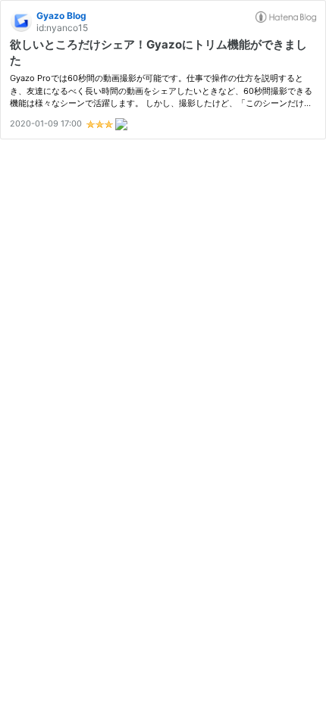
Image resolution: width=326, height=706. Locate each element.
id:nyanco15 (62, 27)
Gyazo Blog (61, 15)
